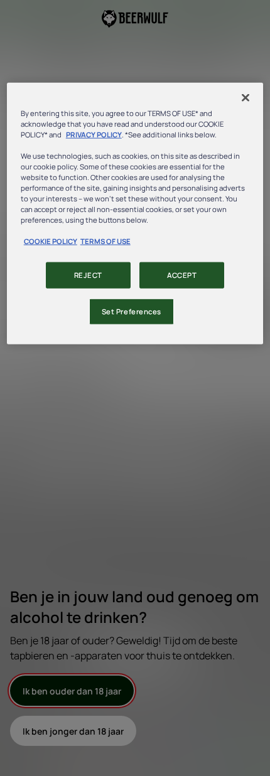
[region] (135, 213)
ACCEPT (182, 275)
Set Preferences (132, 311)
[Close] (245, 97)
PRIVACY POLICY (94, 134)
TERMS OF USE (105, 241)
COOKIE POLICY (50, 241)
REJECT (88, 275)
